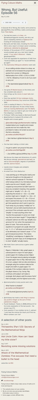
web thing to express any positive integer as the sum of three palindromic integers (19, 300)
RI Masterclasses (16, 90)
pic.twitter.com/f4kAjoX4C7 (15, 288)
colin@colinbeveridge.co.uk (10, 377)
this (28, 44)
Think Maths (9, 32)
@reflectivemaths (24, 123)
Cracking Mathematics (16, 109)
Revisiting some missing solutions (18, 346)
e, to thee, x (21, 35)
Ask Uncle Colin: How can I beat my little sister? (17, 338)
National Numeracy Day (14, 100)
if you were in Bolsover (17, 54)
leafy (31, 159)
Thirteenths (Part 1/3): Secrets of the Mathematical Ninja (18, 328)
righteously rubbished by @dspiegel (16, 48)
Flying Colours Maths (11, 2)
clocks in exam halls (24, 94)
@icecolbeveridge (12, 123)
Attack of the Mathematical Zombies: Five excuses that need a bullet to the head (18, 355)
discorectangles (14, 161)
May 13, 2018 (32, 154)
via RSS (10, 363)
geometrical (22, 159)
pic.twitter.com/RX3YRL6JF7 (15, 134)
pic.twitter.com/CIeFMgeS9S (15, 150)
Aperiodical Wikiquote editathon (17, 65)
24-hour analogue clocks (24, 98)
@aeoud (27, 39)
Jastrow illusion (14, 163)
